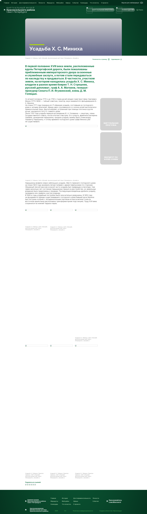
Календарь (84, 3)
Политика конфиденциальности (83, 511)
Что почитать (94, 3)
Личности (41, 3)
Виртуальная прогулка (102, 10)
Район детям (128, 10)
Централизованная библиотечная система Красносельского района (39, 510)
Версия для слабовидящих (130, 3)
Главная (6, 3)
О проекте (104, 3)
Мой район (60, 3)
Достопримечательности (27, 3)
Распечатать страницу (100, 59)
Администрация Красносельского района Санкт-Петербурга (36, 501)
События (75, 3)
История (14, 3)
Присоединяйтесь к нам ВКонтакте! (115, 501)
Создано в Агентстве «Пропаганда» (110, 511)
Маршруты (50, 3)
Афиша (68, 3)
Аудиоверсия (115, 59)
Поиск (140, 10)
